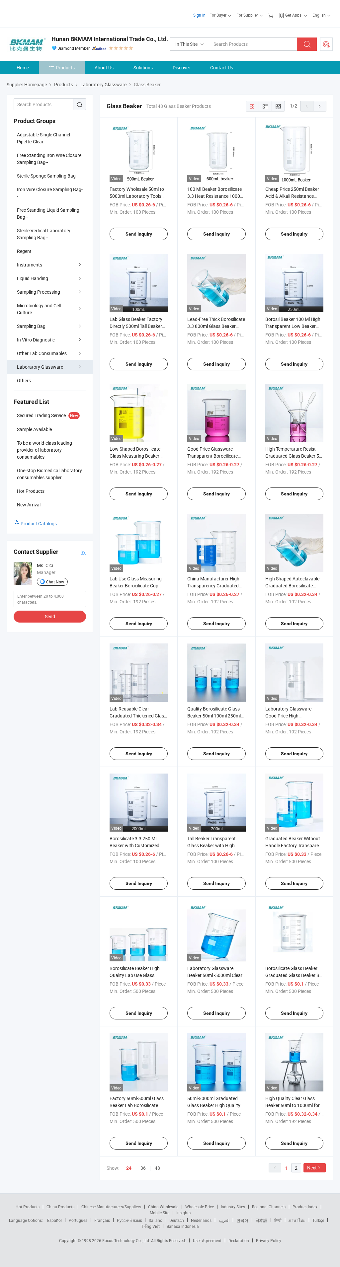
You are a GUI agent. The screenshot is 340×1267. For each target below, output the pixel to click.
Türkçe (318, 1220)
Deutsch (176, 1220)
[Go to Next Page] (319, 106)
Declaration (238, 1240)
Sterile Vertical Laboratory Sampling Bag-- (43, 234)
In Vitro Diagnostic (36, 339)
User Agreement (207, 1240)
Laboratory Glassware (40, 367)
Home (23, 67)
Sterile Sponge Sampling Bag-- (47, 176)
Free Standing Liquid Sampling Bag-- (48, 213)
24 (128, 1168)
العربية (223, 1220)
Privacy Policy (268, 1240)
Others (24, 380)
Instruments (29, 264)
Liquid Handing (32, 278)
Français (102, 1220)
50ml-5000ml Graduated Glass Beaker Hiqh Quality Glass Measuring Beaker (213, 1105)
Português (78, 1220)
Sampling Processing (38, 292)
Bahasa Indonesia (183, 1226)
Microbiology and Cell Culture (39, 309)
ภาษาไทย (297, 1220)
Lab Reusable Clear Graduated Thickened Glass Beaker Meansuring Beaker (138, 716)
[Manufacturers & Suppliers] (49, 13)
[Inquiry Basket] (271, 15)
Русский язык (129, 1220)
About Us (104, 67)
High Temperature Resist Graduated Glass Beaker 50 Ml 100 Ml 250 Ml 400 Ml (293, 456)
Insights (183, 1212)
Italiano (155, 1220)
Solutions (143, 67)
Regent (24, 251)
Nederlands (201, 1220)
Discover (181, 67)
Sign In (199, 15)
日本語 (261, 1220)
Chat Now (55, 581)
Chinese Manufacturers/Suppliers (111, 1206)
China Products (60, 1206)
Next (312, 1167)
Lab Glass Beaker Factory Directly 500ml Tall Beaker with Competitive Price (136, 326)
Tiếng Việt (150, 1226)
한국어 (242, 1220)
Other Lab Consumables (42, 353)
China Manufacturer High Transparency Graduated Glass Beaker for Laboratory (216, 585)
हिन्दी (278, 1220)
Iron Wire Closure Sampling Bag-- (50, 192)
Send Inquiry (139, 234)
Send (50, 616)
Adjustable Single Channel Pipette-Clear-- (43, 138)
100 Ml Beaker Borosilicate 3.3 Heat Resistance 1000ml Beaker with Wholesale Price (216, 196)
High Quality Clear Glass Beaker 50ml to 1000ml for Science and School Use (292, 1105)
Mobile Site (159, 1212)
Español (54, 1220)
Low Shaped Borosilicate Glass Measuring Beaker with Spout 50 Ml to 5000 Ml (138, 456)
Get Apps (293, 15)
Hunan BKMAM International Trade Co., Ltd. (109, 39)
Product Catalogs (39, 523)
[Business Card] (83, 552)
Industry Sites (233, 1206)
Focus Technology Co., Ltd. (126, 1240)
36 (143, 1168)
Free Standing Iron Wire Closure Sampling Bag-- (49, 158)
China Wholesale (163, 1206)
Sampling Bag (31, 326)
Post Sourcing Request (326, 44)
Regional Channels (269, 1206)
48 (157, 1168)
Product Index (305, 1206)
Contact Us (221, 67)
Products (65, 67)
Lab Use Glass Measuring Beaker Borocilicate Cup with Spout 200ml (136, 585)
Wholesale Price (199, 1206)
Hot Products (28, 1206)
